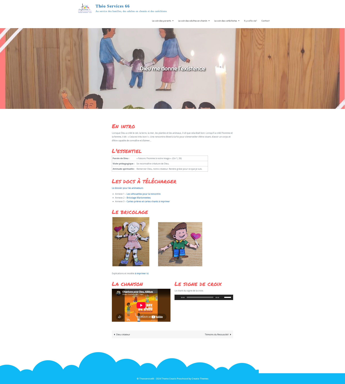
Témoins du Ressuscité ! (217, 334)
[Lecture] (178, 297)
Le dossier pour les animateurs (127, 187)
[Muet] (222, 297)
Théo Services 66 (113, 6)
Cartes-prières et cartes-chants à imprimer (148, 201)
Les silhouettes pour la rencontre (144, 193)
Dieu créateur (123, 334)
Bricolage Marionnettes (139, 197)
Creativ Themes (200, 378)
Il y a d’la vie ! (250, 21)
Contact (265, 21)
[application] (204, 297)
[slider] (228, 297)
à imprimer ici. (141, 273)
